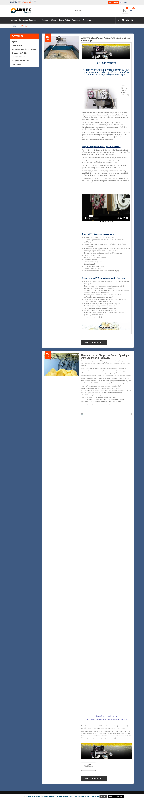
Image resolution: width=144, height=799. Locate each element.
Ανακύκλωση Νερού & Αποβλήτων (24, 49)
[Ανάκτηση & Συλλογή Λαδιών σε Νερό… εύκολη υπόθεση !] (61, 47)
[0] (124, 11)
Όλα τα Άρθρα (17, 45)
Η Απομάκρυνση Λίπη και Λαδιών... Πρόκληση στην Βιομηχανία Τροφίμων (105, 356)
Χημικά (14, 42)
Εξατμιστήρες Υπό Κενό (20, 60)
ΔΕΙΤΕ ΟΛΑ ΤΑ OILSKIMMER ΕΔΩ (88, 766)
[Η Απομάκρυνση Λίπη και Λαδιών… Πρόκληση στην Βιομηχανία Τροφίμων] (61, 364)
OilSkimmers (16, 64)
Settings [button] (119, 796)
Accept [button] (103, 796)
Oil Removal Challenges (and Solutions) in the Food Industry (106, 719)
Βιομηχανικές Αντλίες (19, 53)
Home (14, 26)
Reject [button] (111, 796)
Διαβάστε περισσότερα (93, 343)
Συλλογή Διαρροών (18, 57)
